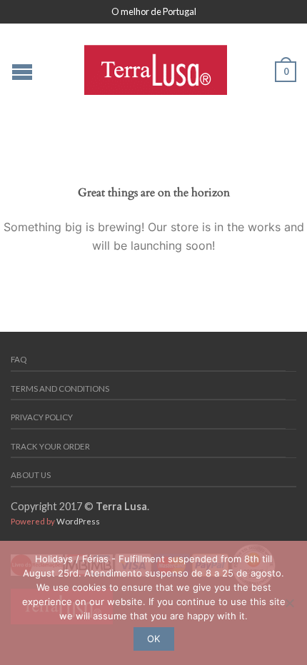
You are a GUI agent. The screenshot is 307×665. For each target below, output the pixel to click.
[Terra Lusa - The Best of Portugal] (156, 66)
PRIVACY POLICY (42, 417)
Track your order (50, 446)
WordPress (78, 521)
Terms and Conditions (60, 388)
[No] (289, 603)
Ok (153, 638)
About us (31, 474)
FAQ (18, 359)
